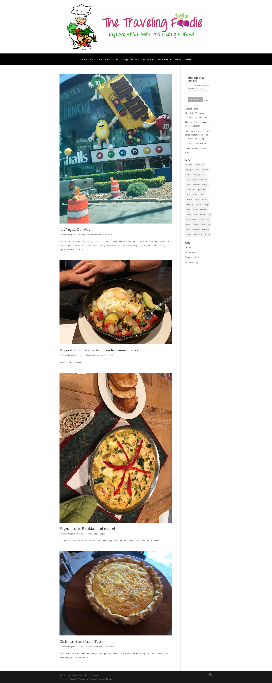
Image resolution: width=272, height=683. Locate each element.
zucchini (207, 234)
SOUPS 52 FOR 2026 (109, 59)
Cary (195, 180)
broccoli (188, 175)
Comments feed (192, 257)
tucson (188, 229)
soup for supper (191, 219)
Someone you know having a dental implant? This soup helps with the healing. (198, 135)
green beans (202, 190)
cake (203, 175)
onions (197, 199)
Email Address (195, 88)
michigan (189, 199)
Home (84, 59)
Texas (188, 224)
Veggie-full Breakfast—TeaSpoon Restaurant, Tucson (100, 350)
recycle (195, 210)
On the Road (162, 59)
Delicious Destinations (92, 235)
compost (205, 185)
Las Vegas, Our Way (75, 229)
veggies (188, 234)
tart (208, 219)
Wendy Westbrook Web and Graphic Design (91, 679)
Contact (187, 59)
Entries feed (190, 252)
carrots (188, 180)
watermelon (198, 234)
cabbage (197, 175)
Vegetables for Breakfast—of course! (87, 529)
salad (195, 214)
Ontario (204, 199)
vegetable (196, 229)
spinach (202, 219)
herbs (188, 195)
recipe (188, 210)
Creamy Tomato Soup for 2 (197, 143)
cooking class (190, 190)
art (203, 165)
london (202, 195)
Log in (188, 247)
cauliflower (203, 180)
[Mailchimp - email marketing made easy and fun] (206, 100)
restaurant (203, 210)
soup (209, 214)
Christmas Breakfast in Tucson (82, 641)
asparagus (189, 170)
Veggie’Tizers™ (129, 59)
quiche (198, 205)
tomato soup (205, 224)
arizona (197, 165)
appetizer (189, 165)
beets (197, 170)
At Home (147, 59)
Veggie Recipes (99, 534)
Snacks (177, 59)
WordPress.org (191, 262)
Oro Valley (189, 205)
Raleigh (206, 205)
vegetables (205, 229)
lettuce (195, 195)
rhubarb (188, 214)
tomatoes (196, 224)
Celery (188, 185)
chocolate (196, 185)
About (93, 59)
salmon (202, 214)
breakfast (205, 170)
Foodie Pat (66, 235)
